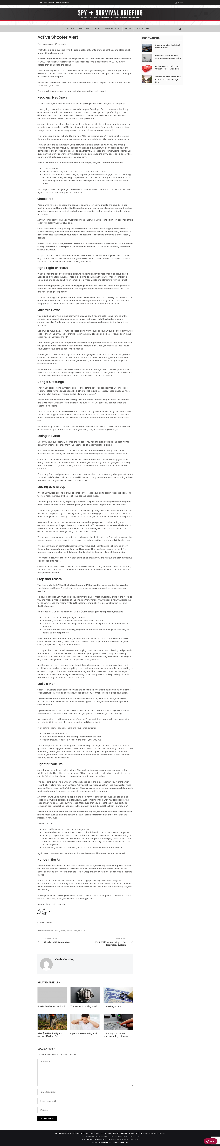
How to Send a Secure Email (51, 1006)
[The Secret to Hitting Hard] (85, 995)
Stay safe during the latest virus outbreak (167, 46)
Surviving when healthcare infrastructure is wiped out (167, 67)
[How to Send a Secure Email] (52, 995)
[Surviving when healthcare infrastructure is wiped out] (147, 68)
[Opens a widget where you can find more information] (210, 1141)
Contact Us (142, 28)
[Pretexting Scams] (118, 995)
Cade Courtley (64, 959)
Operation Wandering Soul (83, 1033)
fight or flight (72, 931)
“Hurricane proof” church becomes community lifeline (168, 57)
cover (57, 931)
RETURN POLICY (121, 1136)
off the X (81, 931)
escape (62, 931)
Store (70, 28)
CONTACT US (134, 1136)
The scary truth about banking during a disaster (116, 1035)
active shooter (48, 931)
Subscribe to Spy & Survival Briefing (54, 3)
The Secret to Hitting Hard (83, 1006)
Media (97, 28)
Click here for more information (125, 1139)
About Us (84, 28)
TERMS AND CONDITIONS (90, 1136)
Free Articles (113, 28)
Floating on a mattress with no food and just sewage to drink (168, 79)
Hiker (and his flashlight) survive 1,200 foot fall (49, 1035)
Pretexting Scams (112, 1006)
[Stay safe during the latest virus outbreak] (147, 47)
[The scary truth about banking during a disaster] (118, 1022)
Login (180, 2)
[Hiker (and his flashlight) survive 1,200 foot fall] (52, 1022)
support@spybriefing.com (154, 1133)
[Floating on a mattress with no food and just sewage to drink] (147, 79)
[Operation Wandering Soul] (85, 1022)
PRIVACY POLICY (107, 1136)
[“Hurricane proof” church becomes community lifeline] (147, 58)
